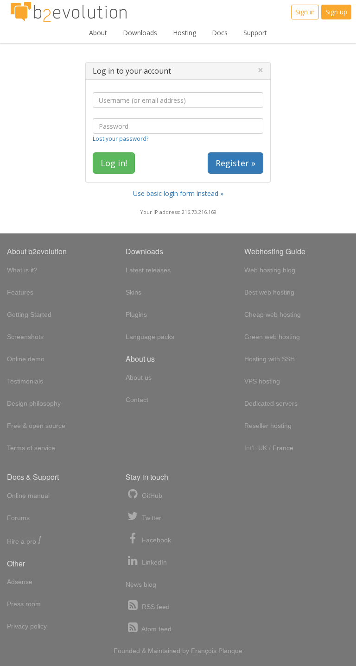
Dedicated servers (271, 403)
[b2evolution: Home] (68, 12)
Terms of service (31, 448)
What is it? (22, 270)
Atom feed (156, 629)
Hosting (184, 32)
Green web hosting (272, 336)
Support (255, 32)
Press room (24, 604)
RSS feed (155, 606)
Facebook (155, 540)
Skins (133, 292)
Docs (220, 32)
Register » (235, 163)
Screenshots (25, 336)
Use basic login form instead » (178, 193)
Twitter (150, 517)
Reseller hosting (268, 425)
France (283, 448)
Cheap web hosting (272, 314)
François (203, 650)
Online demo (25, 359)
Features (20, 292)
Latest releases (148, 270)
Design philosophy (34, 403)
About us (139, 377)
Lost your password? (120, 138)
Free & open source (36, 425)
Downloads (140, 32)
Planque (230, 650)
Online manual (28, 495)
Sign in (305, 11)
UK (262, 448)
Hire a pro (24, 540)
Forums (18, 517)
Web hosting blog (269, 270)
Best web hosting (269, 292)
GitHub (151, 495)
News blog (141, 584)
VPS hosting (262, 381)
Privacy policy (27, 626)
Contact (137, 399)
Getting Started (29, 314)
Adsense (19, 581)
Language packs (150, 336)
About (98, 32)
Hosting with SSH (269, 359)
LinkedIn (153, 562)
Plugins (136, 314)
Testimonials (25, 381)
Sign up (336, 11)
